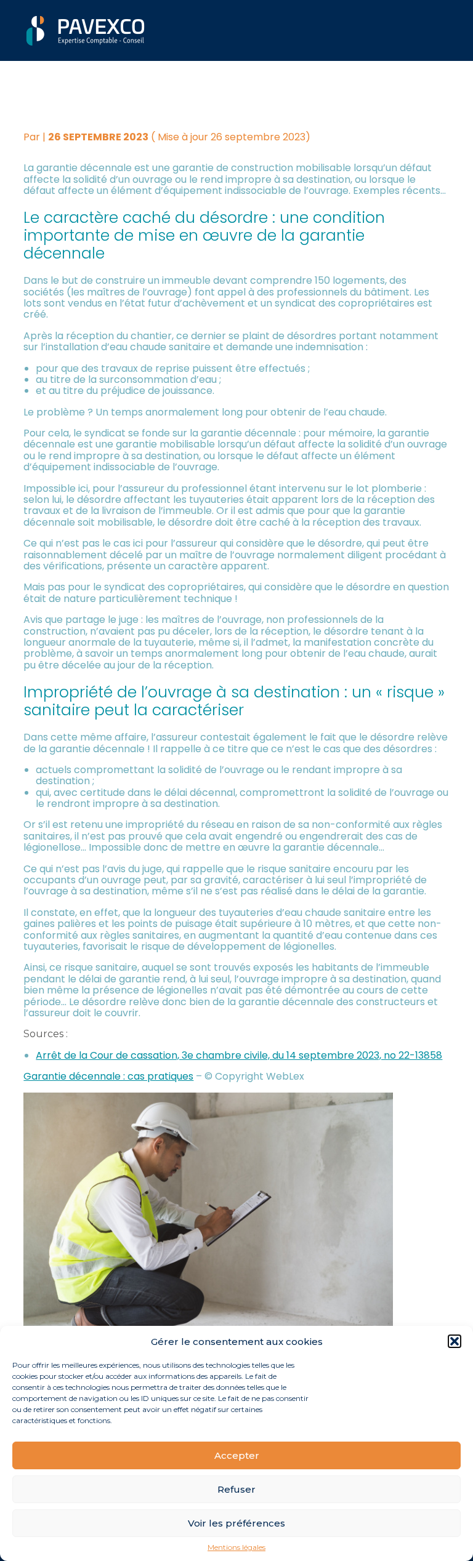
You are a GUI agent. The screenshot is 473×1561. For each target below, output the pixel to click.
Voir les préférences (236, 1523)
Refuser (236, 1489)
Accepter (236, 1455)
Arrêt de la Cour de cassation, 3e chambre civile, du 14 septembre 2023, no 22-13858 (239, 1055)
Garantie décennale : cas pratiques (108, 1076)
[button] (454, 1341)
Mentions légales (236, 1547)
